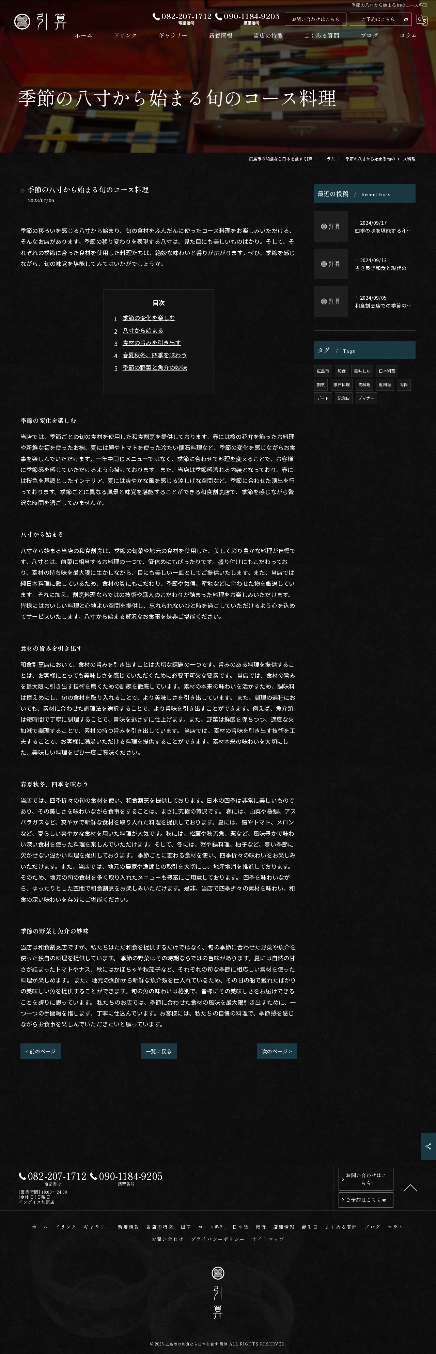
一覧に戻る (159, 1051)
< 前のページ (41, 1051)
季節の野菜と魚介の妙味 (155, 367)
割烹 (321, 384)
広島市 (323, 371)
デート (323, 398)
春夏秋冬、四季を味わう (155, 354)
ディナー (366, 398)
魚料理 (385, 384)
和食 (342, 371)
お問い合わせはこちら (316, 19)
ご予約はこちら (378, 19)
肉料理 (364, 384)
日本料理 (387, 371)
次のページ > (277, 1051)
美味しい (362, 371)
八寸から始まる (143, 330)
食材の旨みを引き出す (152, 342)
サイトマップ (268, 1238)
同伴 (404, 384)
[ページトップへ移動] (410, 1187)
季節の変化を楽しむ (149, 317)
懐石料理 (341, 384)
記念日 (344, 398)
